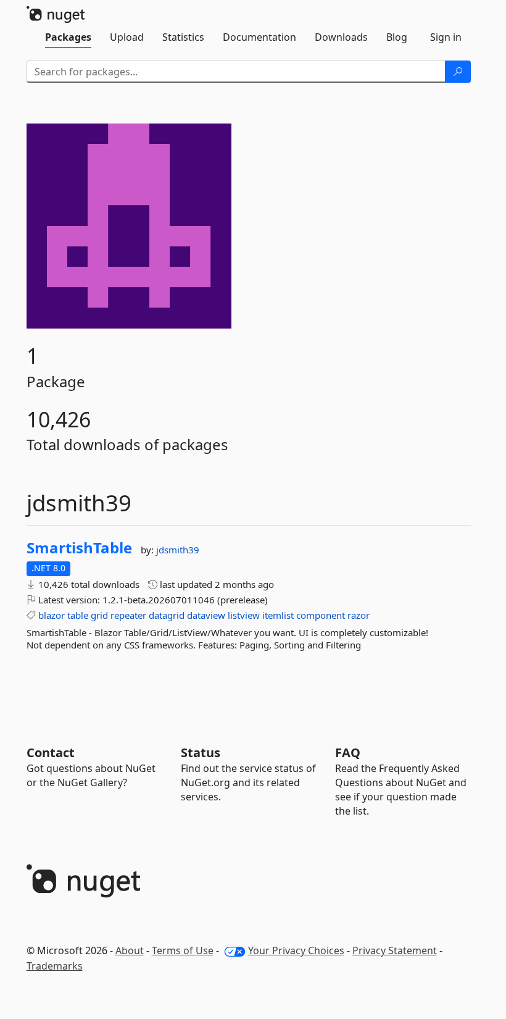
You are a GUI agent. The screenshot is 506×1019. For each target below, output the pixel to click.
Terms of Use (183, 950)
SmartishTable (79, 548)
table (77, 615)
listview (244, 615)
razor (358, 615)
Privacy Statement (394, 950)
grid (99, 615)
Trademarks (55, 966)
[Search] (458, 72)
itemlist (278, 615)
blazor (51, 615)
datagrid (167, 615)
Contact (51, 752)
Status (200, 752)
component (320, 615)
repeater (128, 615)
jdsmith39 (177, 549)
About (129, 950)
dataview (206, 615)
